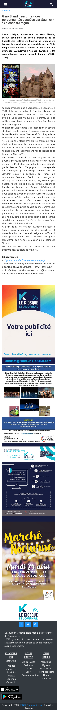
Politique (28, 665)
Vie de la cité (28, 661)
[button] (21, 624)
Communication (30, 675)
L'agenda (11, 678)
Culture (6, 10)
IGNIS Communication (31, 705)
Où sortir (11, 682)
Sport (28, 671)
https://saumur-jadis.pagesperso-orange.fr (24, 260)
